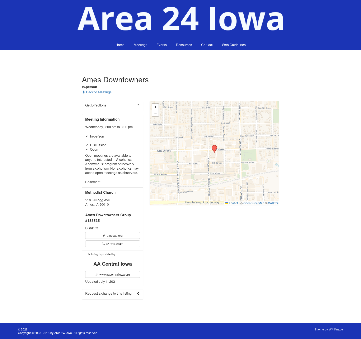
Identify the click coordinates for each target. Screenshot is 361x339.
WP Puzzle (336, 329)
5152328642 (114, 244)
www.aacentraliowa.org (114, 274)
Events (161, 44)
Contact (207, 44)
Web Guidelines (234, 44)
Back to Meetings (98, 92)
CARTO (273, 203)
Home (120, 44)
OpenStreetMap (253, 203)
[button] (213, 146)
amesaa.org (114, 235)
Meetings (140, 44)
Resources (184, 44)
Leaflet (233, 203)
